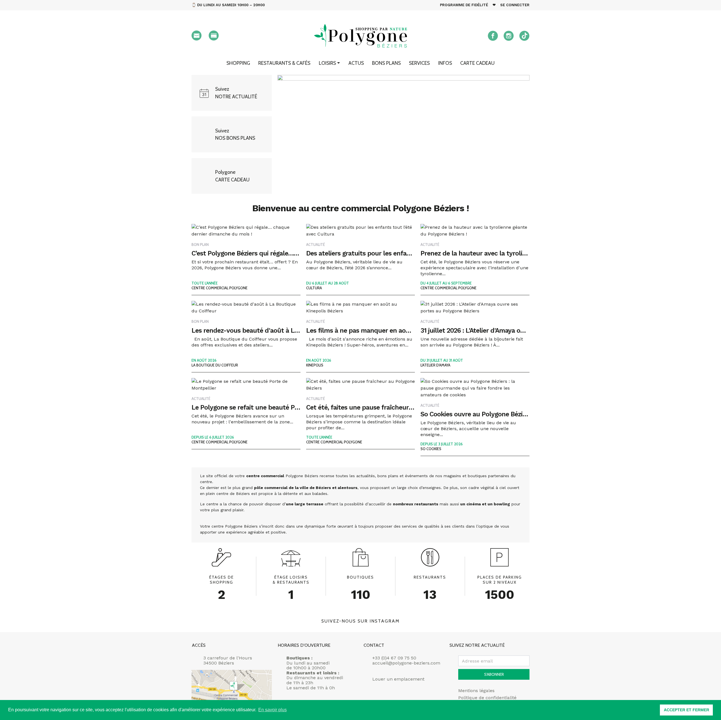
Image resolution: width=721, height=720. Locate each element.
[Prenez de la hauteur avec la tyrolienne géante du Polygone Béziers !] (403, 134)
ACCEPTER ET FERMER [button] (686, 710)
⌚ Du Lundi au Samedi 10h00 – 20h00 (228, 5)
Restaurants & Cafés (284, 63)
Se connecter (514, 5)
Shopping (238, 63)
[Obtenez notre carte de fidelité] (214, 35)
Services (419, 63)
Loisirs (327, 63)
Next (538, 134)
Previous (269, 134)
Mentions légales (476, 690)
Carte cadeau (477, 63)
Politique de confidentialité (487, 697)
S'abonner (494, 674)
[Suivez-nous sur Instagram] (509, 36)
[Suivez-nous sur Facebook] (493, 36)
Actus (356, 63)
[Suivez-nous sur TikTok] (524, 36)
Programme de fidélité (464, 5)
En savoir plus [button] (272, 709)
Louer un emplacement (398, 679)
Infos (445, 63)
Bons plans (386, 63)
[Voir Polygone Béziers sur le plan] (232, 690)
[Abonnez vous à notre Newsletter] (197, 35)
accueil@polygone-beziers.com (406, 663)
